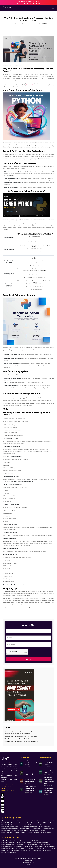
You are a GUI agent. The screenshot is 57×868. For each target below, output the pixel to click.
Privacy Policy (28, 860)
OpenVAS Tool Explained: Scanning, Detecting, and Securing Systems (20, 731)
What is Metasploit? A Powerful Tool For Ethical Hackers (17, 733)
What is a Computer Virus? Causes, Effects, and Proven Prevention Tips (21, 736)
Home (11, 24)
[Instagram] (2, 811)
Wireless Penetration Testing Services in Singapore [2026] (30, 772)
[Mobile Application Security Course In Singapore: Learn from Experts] (40, 781)
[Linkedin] (2, 807)
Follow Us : (19, 3)
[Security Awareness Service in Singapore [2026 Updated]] (21, 763)
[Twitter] (2, 799)
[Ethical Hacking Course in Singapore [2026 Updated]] (40, 771)
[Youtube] (2, 803)
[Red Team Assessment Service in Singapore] (21, 781)
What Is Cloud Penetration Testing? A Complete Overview (18, 744)
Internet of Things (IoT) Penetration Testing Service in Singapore (30, 788)
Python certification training (32, 84)
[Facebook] (2, 795)
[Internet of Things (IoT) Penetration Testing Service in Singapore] (21, 789)
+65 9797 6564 (36, 1)
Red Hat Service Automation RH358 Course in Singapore (50, 762)
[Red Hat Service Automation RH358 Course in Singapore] (40, 763)
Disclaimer (28, 864)
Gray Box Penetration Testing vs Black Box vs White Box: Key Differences (21, 741)
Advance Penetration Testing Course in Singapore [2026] (49, 790)
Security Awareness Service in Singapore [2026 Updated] (31, 762)
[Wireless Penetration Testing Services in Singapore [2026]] (21, 772)
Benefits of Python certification (13, 614)
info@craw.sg (24, 1)
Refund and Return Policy (28, 862)
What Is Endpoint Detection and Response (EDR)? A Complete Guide (20, 738)
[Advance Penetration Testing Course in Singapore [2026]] (40, 791)
